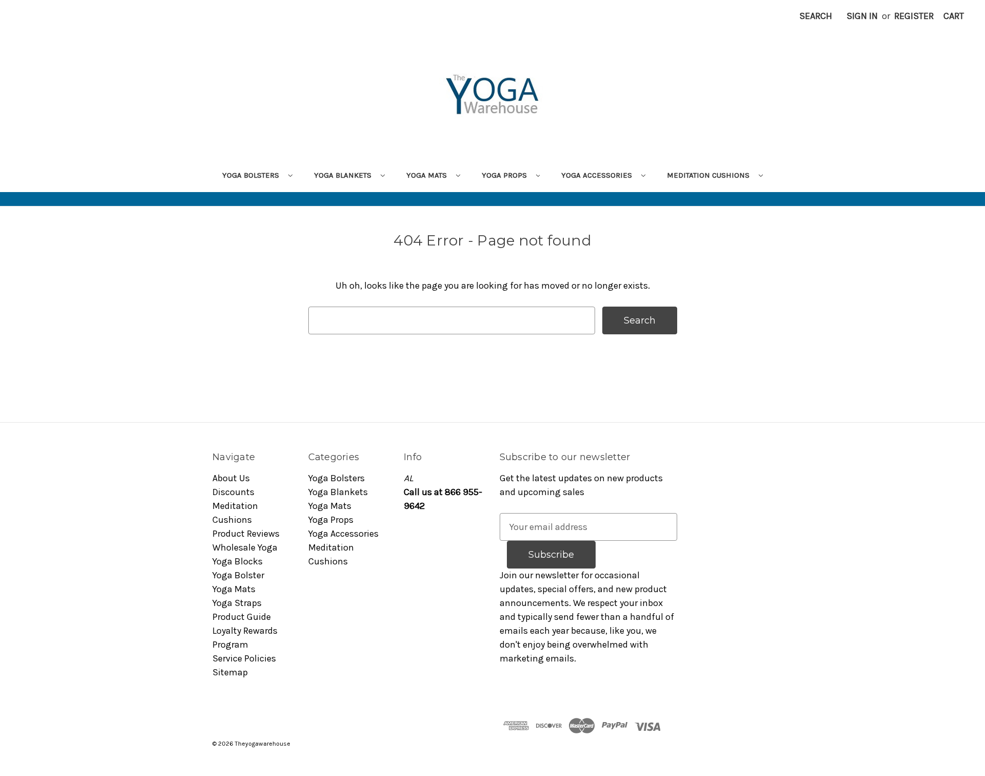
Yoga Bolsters (251, 175)
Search (815, 16)
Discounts (233, 492)
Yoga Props (505, 175)
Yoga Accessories (597, 175)
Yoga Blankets (343, 175)
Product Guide (241, 616)
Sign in (862, 16)
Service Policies (244, 658)
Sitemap (230, 672)
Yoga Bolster (238, 575)
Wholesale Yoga (245, 547)
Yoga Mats (427, 175)
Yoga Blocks (237, 561)
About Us (231, 478)
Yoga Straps (237, 603)
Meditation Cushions (709, 175)
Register (914, 16)
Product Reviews (246, 533)
